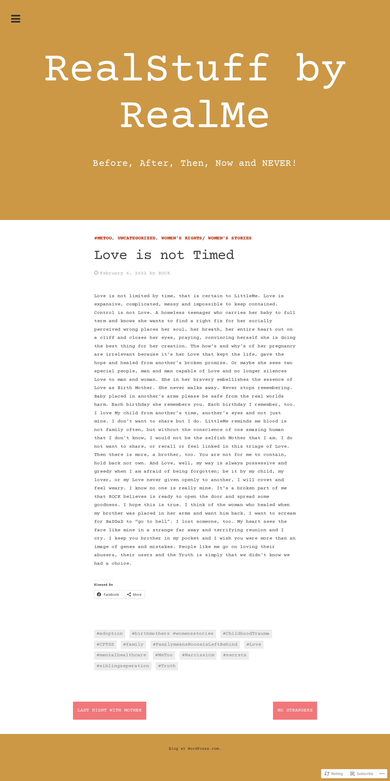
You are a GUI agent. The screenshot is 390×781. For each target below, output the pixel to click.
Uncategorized (136, 238)
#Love (253, 644)
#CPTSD (105, 644)
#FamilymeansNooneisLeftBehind (195, 644)
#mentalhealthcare (121, 655)
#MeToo (103, 238)
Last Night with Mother (109, 710)
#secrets (234, 655)
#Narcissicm (198, 655)
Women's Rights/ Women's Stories (206, 238)
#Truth (167, 666)
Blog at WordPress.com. (195, 749)
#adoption (110, 633)
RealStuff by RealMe (195, 94)
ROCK (164, 273)
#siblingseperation (123, 666)
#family (133, 644)
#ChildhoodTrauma (246, 633)
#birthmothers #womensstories (173, 633)
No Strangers (295, 710)
